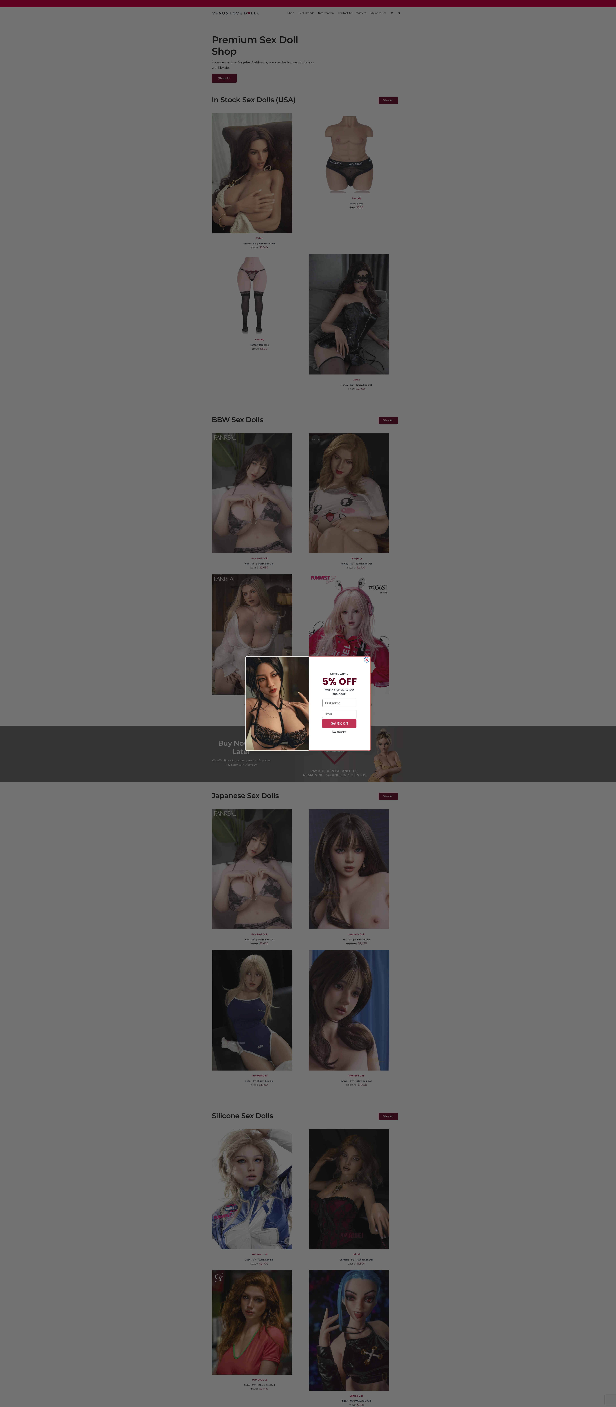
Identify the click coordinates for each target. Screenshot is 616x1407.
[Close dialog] (366, 659)
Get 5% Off (339, 723)
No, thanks (339, 732)
